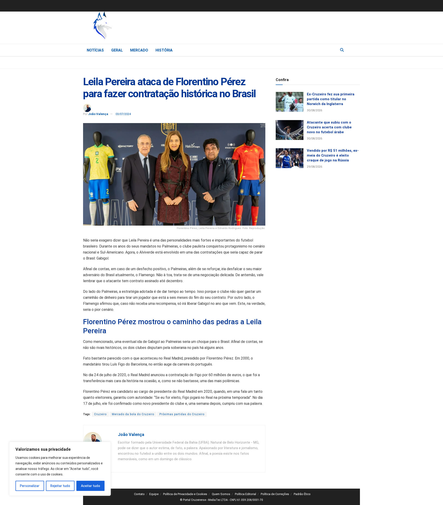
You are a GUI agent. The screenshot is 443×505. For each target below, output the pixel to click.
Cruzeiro (100, 414)
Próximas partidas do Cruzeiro (181, 414)
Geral (117, 50)
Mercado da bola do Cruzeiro (133, 414)
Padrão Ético (302, 494)
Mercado (139, 50)
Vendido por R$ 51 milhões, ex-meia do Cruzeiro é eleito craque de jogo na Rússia (333, 155)
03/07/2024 (123, 114)
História (164, 50)
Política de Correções (275, 494)
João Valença (98, 114)
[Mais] (356, 50)
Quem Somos (221, 494)
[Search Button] (342, 50)
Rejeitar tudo (60, 486)
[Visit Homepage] (127, 27)
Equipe (154, 494)
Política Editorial (245, 494)
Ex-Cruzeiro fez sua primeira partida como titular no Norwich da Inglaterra (330, 99)
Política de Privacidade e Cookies (185, 494)
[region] (60, 469)
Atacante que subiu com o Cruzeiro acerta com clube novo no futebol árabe (329, 127)
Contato (139, 494)
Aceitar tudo (90, 486)
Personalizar (29, 486)
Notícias (95, 50)
